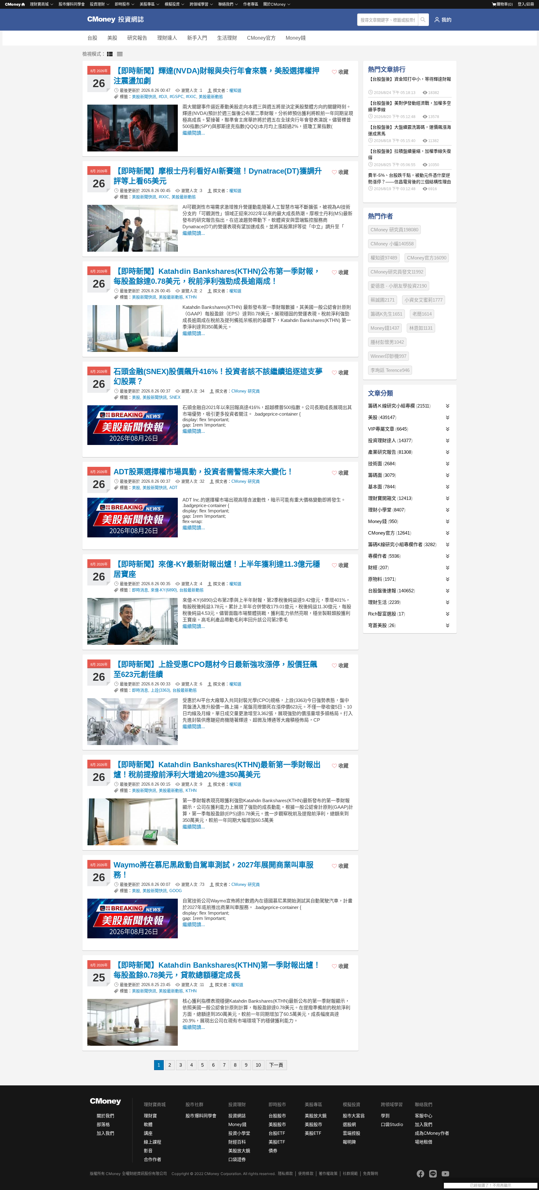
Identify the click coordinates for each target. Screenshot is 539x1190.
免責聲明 (370, 1173)
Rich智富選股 (386, 613)
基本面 (381, 486)
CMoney (13, 4)
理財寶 (150, 1115)
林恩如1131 (421, 328)
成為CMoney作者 (432, 1133)
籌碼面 (381, 475)
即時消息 (140, 590)
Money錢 (296, 38)
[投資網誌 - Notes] (118, 19)
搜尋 (423, 19)
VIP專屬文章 (387, 429)
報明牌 (349, 1141)
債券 (273, 1150)
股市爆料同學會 (72, 4)
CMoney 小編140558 (392, 243)
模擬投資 (172, 4)
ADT (173, 487)
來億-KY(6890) (164, 590)
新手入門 (197, 38)
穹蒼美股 (381, 625)
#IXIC (191, 96)
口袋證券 (237, 1159)
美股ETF (277, 1141)
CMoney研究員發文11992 (397, 271)
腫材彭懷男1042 (387, 342)
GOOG (175, 890)
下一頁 (276, 1065)
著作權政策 (328, 1173)
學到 (385, 1115)
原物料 (381, 579)
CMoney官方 (261, 38)
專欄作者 (383, 556)
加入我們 (105, 1133)
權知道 (235, 90)
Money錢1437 (385, 328)
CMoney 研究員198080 (394, 229)
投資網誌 (237, 1115)
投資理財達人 (389, 440)
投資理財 (97, 4)
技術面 (381, 463)
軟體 (148, 1124)
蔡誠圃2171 (383, 300)
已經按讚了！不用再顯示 (490, 1185)
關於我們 (105, 1115)
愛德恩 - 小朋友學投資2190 (399, 286)
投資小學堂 (239, 1133)
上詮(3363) (160, 690)
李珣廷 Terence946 (390, 370)
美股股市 (277, 1124)
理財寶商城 (39, 4)
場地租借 (423, 1141)
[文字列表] (120, 54)
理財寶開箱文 (389, 498)
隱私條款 (285, 1173)
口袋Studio (392, 1124)
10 (258, 1065)
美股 (112, 38)
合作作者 (152, 1159)
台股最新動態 (191, 590)
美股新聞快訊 (144, 96)
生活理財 (227, 38)
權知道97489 (384, 257)
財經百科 (237, 1141)
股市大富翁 (354, 1115)
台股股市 (277, 1115)
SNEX (175, 397)
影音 (148, 1150)
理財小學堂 (386, 509)
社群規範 (350, 1173)
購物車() (505, 4)
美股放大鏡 (239, 1150)
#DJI (163, 96)
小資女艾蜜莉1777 (424, 300)
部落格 (103, 1124)
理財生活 (383, 602)
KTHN (191, 297)
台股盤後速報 (391, 590)
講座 (148, 1133)
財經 (377, 567)
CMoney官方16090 (426, 257)
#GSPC (176, 96)
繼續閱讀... (193, 133)
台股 (92, 38)
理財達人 (167, 38)
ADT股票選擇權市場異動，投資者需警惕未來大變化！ (204, 471)
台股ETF (277, 1133)
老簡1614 (422, 314)
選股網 (349, 1124)
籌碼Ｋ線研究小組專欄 (398, 405)
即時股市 (122, 4)
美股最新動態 (211, 96)
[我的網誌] (443, 19)
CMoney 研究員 (245, 391)
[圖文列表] (110, 54)
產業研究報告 (389, 452)
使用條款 (305, 1173)
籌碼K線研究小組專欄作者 (401, 544)
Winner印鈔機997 (388, 356)
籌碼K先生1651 (386, 314)
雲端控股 (351, 1133)
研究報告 (137, 38)
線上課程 (152, 1141)
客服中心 (423, 1115)
